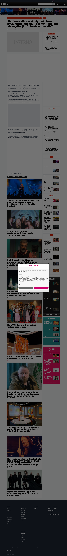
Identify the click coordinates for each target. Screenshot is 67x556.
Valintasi (41, 267)
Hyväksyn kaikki (41, 287)
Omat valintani (25, 287)
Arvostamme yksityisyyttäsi (26, 267)
